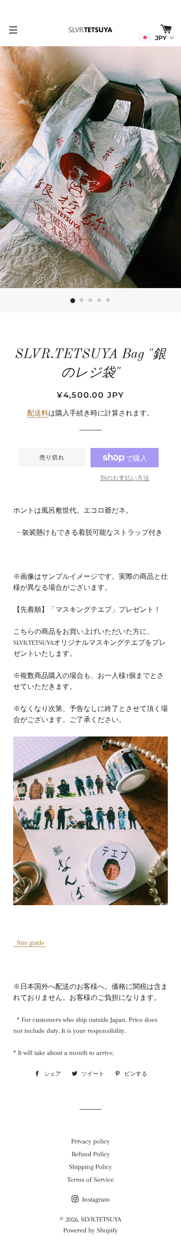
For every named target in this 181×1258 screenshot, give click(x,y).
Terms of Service (90, 1180)
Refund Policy (91, 1154)
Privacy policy (90, 1141)
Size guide (29, 943)
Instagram (95, 1199)
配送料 (37, 413)
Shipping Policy (90, 1167)
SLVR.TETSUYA (101, 1219)
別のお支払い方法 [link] (124, 478)
